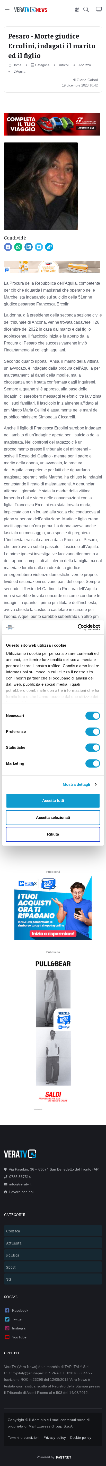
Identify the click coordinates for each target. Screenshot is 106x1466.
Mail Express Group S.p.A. (51, 1426)
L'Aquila (19, 71)
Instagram (20, 1328)
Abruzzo (84, 65)
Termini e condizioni (23, 1438)
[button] (89, 9)
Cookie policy (80, 1438)
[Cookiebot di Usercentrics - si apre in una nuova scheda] (77, 627)
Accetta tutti (53, 800)
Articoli (64, 65)
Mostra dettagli (76, 784)
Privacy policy (54, 1438)
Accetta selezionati (53, 817)
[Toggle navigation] (7, 9)
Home (17, 65)
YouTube (19, 1337)
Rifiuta (53, 834)
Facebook (20, 1310)
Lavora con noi (21, 1192)
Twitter (17, 1319)
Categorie (42, 65)
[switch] (92, 731)
